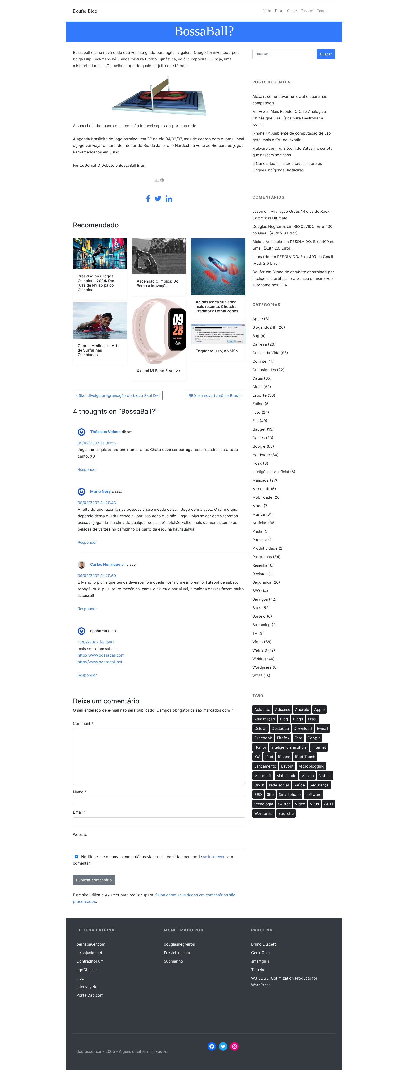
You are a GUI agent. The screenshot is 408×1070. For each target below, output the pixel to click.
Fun (255, 420)
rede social (279, 785)
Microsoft (261, 488)
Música (258, 514)
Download (303, 728)
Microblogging (311, 766)
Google (258, 446)
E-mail (322, 728)
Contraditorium (90, 961)
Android (302, 709)
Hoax (257, 463)
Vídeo (257, 641)
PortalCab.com (89, 995)
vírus (314, 804)
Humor (260, 747)
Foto (256, 412)
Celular (260, 728)
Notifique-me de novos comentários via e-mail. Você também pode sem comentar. (153, 860)
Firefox (283, 737)
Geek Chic (260, 952)
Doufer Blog (85, 10)
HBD (80, 978)
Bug (255, 335)
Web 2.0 (259, 650)
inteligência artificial (289, 747)
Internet (319, 747)
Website (80, 834)
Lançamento (265, 766)
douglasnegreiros (179, 944)
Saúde (299, 785)
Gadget (259, 429)
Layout (287, 766)
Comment (83, 723)
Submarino (173, 961)
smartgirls (260, 961)
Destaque (280, 728)
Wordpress (262, 667)
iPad (269, 756)
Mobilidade (262, 497)
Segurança (261, 582)
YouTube (286, 813)
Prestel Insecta (177, 952)
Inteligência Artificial (270, 471)
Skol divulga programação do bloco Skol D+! (118, 395)
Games (258, 437)
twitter (284, 804)
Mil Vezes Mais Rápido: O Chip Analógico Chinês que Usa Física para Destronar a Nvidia (289, 118)
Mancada (260, 480)
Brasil (313, 719)
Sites (256, 607)
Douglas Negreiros (269, 226)
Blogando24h (264, 327)
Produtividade (264, 548)
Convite (259, 361)
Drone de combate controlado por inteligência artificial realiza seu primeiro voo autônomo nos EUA (293, 278)
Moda (257, 505)
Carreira (259, 344)
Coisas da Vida (265, 352)
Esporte (259, 395)
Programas (262, 556)
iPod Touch (305, 756)
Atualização (264, 719)
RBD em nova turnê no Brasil (215, 395)
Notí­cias (259, 522)
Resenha (259, 565)
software (313, 794)
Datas (257, 378)
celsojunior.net (89, 952)
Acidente (262, 709)
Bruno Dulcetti (264, 944)
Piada (257, 531)
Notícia (325, 775)
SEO (256, 590)
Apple (257, 318)
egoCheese (86, 969)
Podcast (259, 539)
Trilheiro (258, 969)
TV (254, 633)
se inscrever (214, 856)
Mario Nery (100, 491)
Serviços (260, 599)
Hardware (261, 454)
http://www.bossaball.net (100, 661)
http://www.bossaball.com (101, 655)
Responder (87, 469)
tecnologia (263, 804)
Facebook (263, 737)
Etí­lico (258, 403)
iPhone (284, 756)
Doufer (258, 271)
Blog (284, 719)
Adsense (282, 709)
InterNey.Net (87, 986)
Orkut (259, 785)
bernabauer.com (90, 944)
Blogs (298, 719)
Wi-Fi (328, 804)
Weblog (259, 658)
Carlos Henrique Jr (107, 564)
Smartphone (290, 794)
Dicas (257, 386)
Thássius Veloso (105, 431)
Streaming (261, 624)
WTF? (257, 675)
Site (270, 794)
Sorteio (259, 616)
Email (79, 812)
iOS (257, 756)
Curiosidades (264, 369)
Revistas (259, 573)
